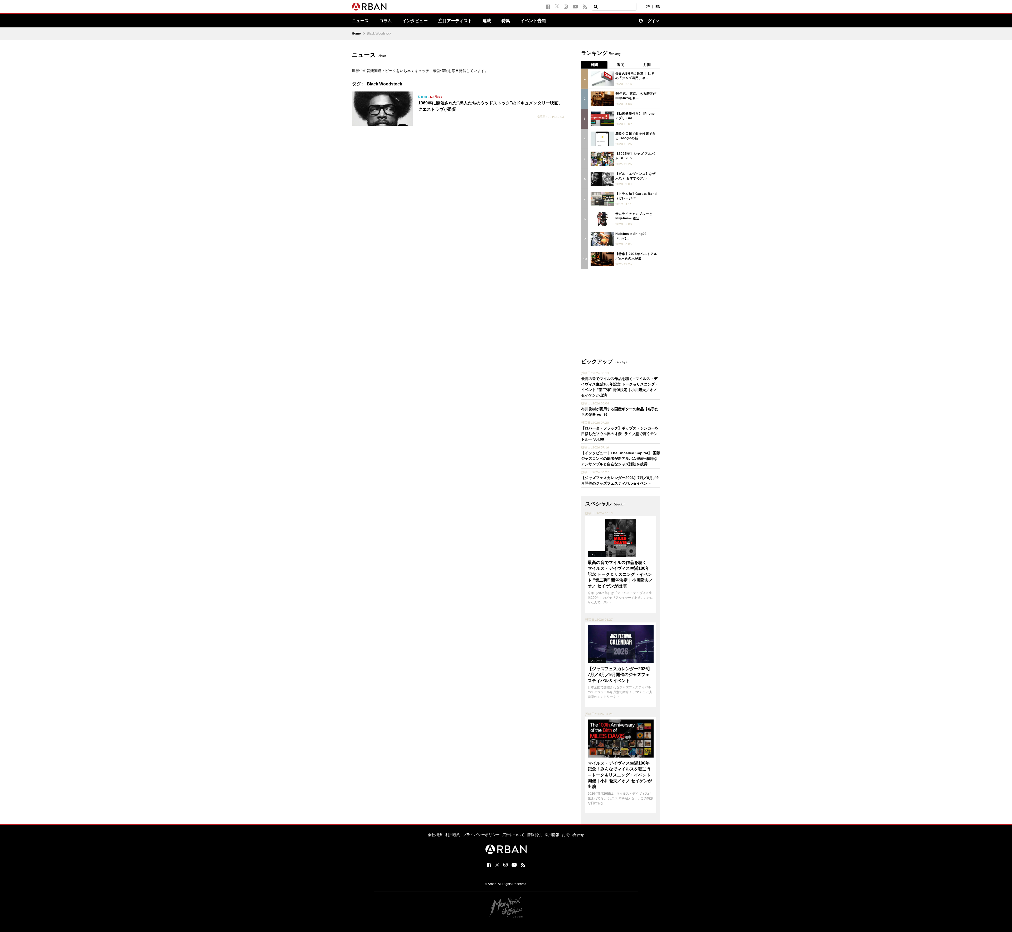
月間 (647, 64)
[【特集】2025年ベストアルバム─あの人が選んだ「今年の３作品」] (602, 259)
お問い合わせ (573, 835)
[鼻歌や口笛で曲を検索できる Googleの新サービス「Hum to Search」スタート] (602, 139)
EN (657, 6)
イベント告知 (533, 21)
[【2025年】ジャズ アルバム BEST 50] (602, 159)
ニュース (360, 21)
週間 (620, 64)
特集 (506, 21)
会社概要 (435, 835)
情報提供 (534, 835)
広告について (513, 835)
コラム (385, 21)
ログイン (651, 21)
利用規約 (452, 835)
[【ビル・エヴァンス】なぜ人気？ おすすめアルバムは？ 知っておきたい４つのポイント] (602, 179)
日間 (594, 64)
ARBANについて (612, 21)
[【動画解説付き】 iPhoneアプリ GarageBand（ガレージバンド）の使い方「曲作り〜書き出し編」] (602, 119)
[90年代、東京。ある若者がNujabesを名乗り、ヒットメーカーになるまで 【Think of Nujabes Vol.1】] (602, 98)
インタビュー (415, 21)
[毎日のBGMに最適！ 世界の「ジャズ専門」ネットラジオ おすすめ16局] (602, 78)
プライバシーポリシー (481, 835)
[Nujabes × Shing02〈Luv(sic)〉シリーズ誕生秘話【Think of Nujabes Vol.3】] (602, 239)
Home (356, 33)
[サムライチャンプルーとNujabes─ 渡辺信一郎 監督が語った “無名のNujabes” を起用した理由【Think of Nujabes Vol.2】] (602, 219)
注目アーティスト (455, 21)
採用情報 (551, 835)
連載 (487, 21)
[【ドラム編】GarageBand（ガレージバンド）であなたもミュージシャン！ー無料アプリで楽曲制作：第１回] (602, 199)
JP (648, 6)
